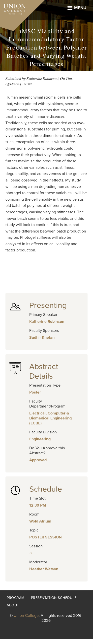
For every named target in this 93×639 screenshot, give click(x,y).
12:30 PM (37, 505)
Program (16, 598)
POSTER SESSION (45, 537)
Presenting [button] (48, 305)
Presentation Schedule (54, 598)
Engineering (40, 439)
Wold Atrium (40, 521)
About (13, 605)
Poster (35, 392)
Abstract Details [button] (43, 371)
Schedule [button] (45, 489)
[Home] (13, 8)
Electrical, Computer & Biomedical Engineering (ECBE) (50, 418)
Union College (26, 615)
